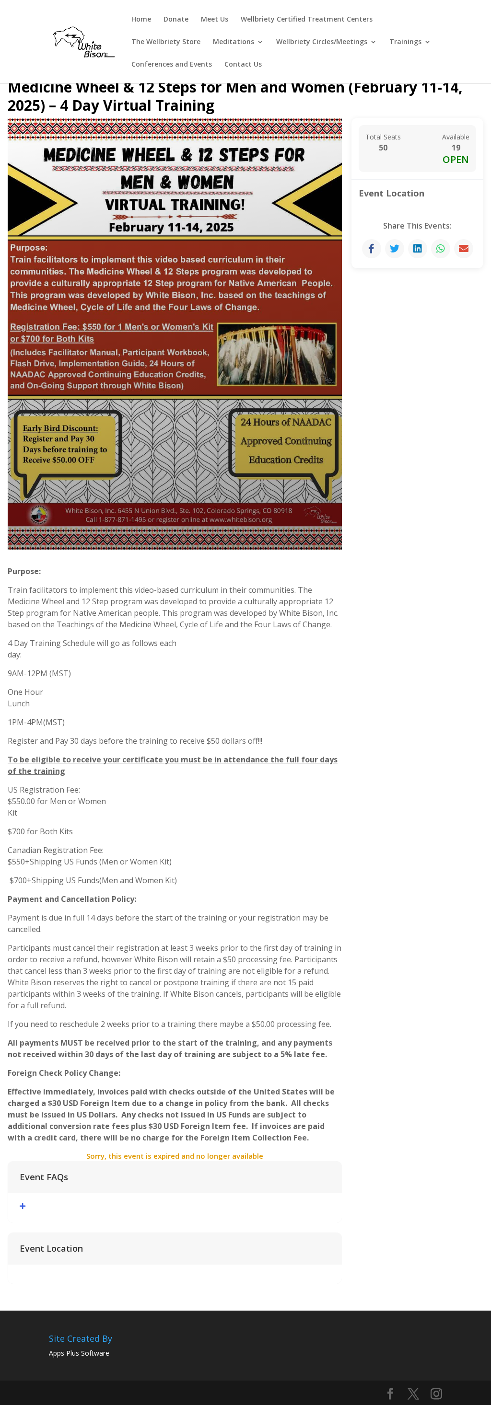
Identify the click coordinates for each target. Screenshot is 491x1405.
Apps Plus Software (79, 1353)
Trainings (405, 42)
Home (141, 19)
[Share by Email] (463, 248)
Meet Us (214, 19)
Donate (176, 19)
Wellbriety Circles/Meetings (321, 42)
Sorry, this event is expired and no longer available (174, 1156)
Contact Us (243, 65)
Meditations (233, 42)
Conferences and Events (171, 65)
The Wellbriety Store (165, 42)
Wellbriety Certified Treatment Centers (307, 19)
